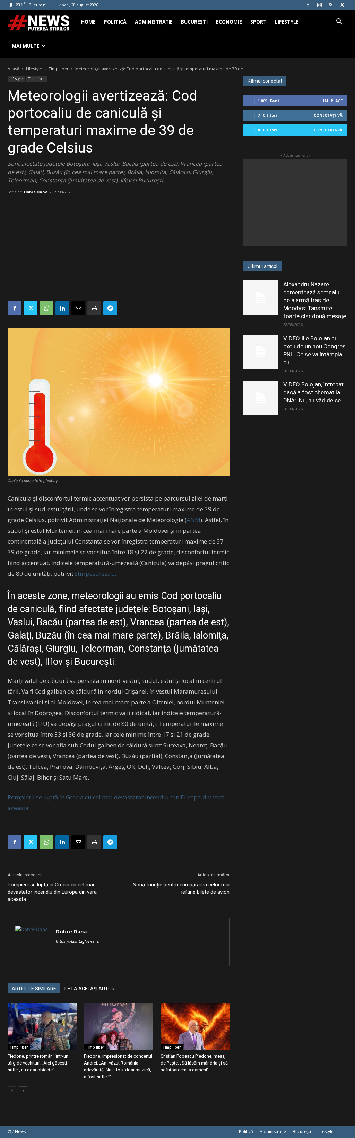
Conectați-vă (328, 115)
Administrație (154, 21)
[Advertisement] (119, 249)
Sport (258, 21)
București (194, 21)
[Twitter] (342, 5)
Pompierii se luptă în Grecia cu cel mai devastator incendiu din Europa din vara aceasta (52, 891)
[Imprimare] (94, 308)
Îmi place (333, 100)
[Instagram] (319, 5)
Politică (115, 21)
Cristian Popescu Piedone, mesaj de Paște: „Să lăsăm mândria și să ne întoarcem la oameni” (194, 1062)
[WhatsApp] (46, 308)
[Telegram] (110, 308)
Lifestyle (287, 21)
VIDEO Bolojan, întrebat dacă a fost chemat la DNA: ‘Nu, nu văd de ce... (314, 392)
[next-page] (23, 1090)
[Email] (78, 308)
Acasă (13, 69)
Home (88, 21)
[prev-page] (12, 1090)
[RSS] (331, 5)
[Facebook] (308, 5)
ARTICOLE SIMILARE (34, 988)
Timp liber (59, 69)
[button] (339, 22)
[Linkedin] (62, 308)
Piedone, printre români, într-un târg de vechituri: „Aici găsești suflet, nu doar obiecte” (38, 1062)
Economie (229, 21)
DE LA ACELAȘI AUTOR (89, 988)
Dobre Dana (36, 191)
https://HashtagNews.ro (77, 941)
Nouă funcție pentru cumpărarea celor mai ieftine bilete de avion (181, 888)
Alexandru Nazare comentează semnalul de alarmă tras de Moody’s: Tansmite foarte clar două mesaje (314, 300)
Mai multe (26, 46)
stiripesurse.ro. (95, 573)
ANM (193, 520)
